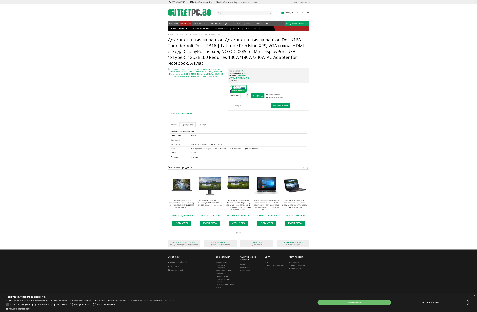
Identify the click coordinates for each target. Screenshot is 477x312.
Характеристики (188, 125)
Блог (267, 23)
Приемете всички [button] (354, 302)
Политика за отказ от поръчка (224, 280)
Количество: (234, 96)
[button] (90, 309)
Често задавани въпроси (225, 285)
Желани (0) (245, 2)
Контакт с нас (245, 265)
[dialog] (238, 302)
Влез (296, 2)
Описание (173, 125)
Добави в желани (274, 95)
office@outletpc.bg (202, 2)
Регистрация (305, 2)
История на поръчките (297, 265)
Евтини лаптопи (221, 28)
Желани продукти (295, 268)
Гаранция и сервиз (223, 276)
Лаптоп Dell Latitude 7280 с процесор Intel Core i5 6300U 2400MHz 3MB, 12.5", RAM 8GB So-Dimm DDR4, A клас (295, 203)
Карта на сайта (245, 271)
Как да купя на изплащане (297, 23)
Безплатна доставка (223, 270)
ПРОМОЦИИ (185, 23)
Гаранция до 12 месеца (252, 23)
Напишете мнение (188, 113)
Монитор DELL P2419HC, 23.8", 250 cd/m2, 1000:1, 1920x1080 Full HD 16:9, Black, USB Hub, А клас (210, 202)
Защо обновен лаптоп (203, 23)
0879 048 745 (178, 2)
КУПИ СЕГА (258, 96)
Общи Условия (221, 262)
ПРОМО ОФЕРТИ (178, 28)
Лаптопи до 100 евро (201, 28)
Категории (173, 23)
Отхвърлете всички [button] (430, 302)
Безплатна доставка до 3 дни (227, 23)
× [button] (474, 296)
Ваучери (268, 262)
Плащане (256, 2)
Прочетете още (169, 300)
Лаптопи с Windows (253, 28)
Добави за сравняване (275, 97)
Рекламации (244, 268)
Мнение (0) (202, 125)
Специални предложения (274, 265)
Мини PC (236, 28)
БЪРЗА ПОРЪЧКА (280, 105)
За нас (218, 288)
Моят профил (294, 262)
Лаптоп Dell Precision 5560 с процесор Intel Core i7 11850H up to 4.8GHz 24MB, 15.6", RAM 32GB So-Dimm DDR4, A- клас (181, 203)
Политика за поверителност (221, 266)
